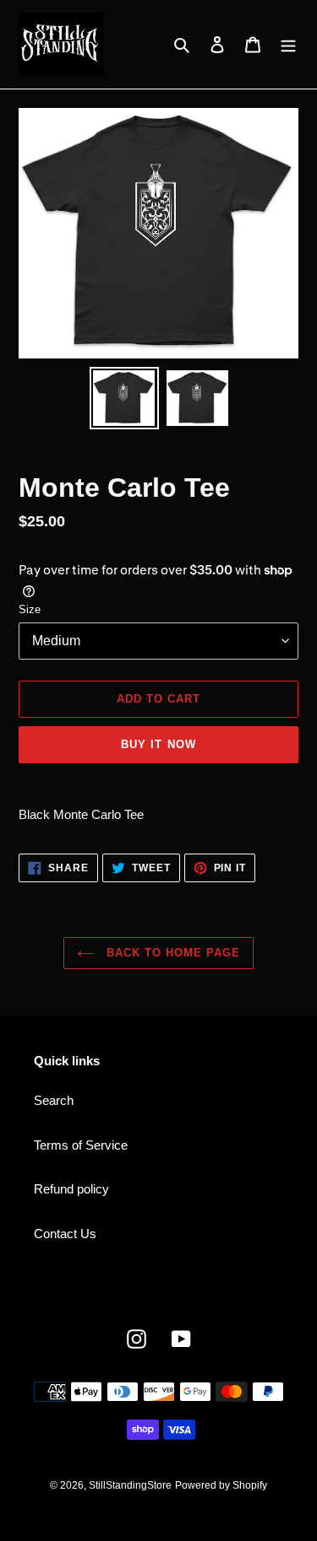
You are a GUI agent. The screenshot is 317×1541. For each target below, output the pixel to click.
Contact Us (65, 1233)
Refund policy (71, 1189)
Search (54, 1100)
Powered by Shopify (221, 1485)
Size (30, 609)
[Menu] (288, 44)
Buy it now (158, 744)
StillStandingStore (130, 1485)
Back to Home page (171, 952)
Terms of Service (81, 1145)
